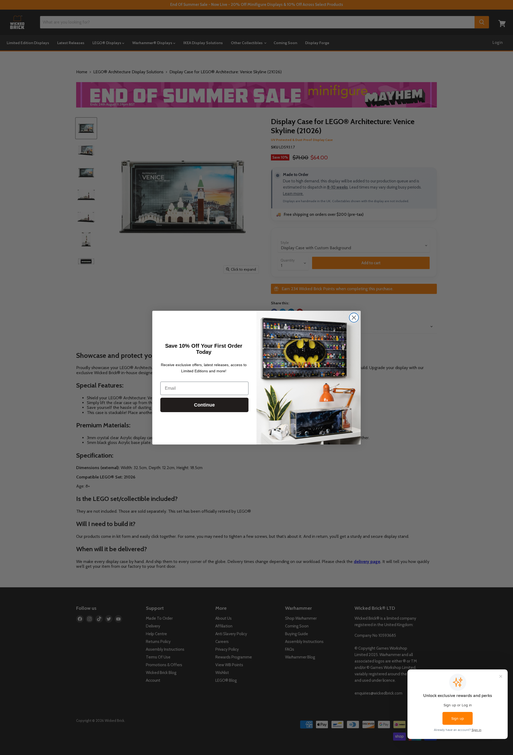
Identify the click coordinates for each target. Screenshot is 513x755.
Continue (204, 405)
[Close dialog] (354, 317)
